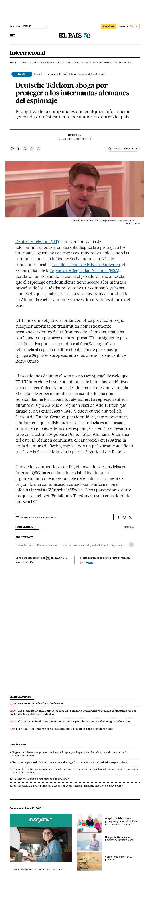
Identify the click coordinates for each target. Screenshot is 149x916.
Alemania (79, 545)
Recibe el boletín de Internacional (39, 517)
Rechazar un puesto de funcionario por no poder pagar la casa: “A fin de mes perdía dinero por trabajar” (70, 762)
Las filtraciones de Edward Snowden (86, 264)
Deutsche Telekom (47, 545)
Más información (24, 562)
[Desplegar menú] (12, 36)
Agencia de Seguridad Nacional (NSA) (84, 270)
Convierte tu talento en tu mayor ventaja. (38, 869)
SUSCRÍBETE (108, 26)
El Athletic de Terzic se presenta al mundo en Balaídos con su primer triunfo (65, 728)
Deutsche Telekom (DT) (37, 241)
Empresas (116, 545)
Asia (69, 62)
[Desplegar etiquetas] (131, 544)
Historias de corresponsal (98, 62)
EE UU (23, 62)
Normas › (129, 527)
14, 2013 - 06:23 (79, 139)
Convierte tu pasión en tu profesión (118, 858)
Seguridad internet (97, 545)
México (32, 62)
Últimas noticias (124, 62)
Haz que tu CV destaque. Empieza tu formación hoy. (119, 838)
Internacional (27, 53)
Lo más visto (18, 744)
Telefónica (65, 545)
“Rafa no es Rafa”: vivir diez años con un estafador (40, 778)
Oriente (61, 62)
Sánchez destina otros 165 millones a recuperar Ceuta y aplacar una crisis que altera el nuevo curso (67, 785)
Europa (14, 62)
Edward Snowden (24, 545)
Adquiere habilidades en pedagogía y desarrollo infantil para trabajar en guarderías (121, 821)
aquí (90, 562)
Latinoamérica (46, 62)
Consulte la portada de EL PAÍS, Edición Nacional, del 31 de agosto (70, 73)
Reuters (74, 135)
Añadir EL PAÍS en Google (125, 148)
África (77, 62)
